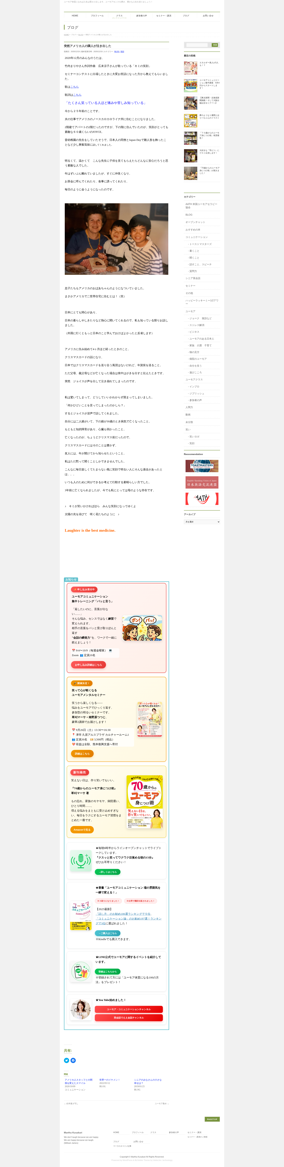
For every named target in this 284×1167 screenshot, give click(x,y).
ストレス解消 (196, 325)
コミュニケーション (197, 237)
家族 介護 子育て (200, 345)
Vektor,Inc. (157, 1160)
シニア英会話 (193, 278)
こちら (74, 86)
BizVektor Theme (142, 1160)
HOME (116, 1132)
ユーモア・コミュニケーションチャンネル (129, 1009)
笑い (188, 429)
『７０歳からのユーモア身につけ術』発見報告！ (209, 135)
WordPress (127, 1160)
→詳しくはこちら (107, 872)
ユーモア (190, 311)
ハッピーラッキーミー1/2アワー (202, 302)
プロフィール (138, 1132)
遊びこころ (195, 372)
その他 (189, 293)
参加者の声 (195, 400)
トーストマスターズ (200, 244)
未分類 (189, 422)
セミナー (190, 285)
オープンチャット (195, 222)
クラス (153, 1132)
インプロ (194, 386)
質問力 (193, 271)
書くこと (194, 250)
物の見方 (194, 352)
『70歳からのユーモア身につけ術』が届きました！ (210, 170)
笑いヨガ (194, 436)
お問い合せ (138, 1142)
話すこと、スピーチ (200, 264)
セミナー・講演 (194, 1132)
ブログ (116, 1142)
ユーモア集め (162, 1103)
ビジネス (194, 331)
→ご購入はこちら (107, 933)
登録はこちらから (107, 971)
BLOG (116, 51)
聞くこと (194, 257)
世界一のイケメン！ (109, 1080)
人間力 (189, 407)
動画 (188, 414)
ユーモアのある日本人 (201, 338)
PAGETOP (212, 1119)
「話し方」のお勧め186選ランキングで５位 (123, 913)
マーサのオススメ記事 (122, 1146)
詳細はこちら (82, 753)
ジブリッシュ (196, 393)
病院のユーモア (198, 358)
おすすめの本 (193, 229)
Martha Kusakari (138, 1157)
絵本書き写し (71, 1103)
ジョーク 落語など (200, 318)
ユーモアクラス (194, 379)
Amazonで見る (82, 829)
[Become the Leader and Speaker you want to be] (202, 466)
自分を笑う (195, 365)
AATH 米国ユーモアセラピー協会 (201, 206)
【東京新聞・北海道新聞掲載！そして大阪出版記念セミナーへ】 (209, 100)
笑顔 (122, 51)
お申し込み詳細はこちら (88, 664)
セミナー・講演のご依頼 (197, 1137)
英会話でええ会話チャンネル (129, 1017)
